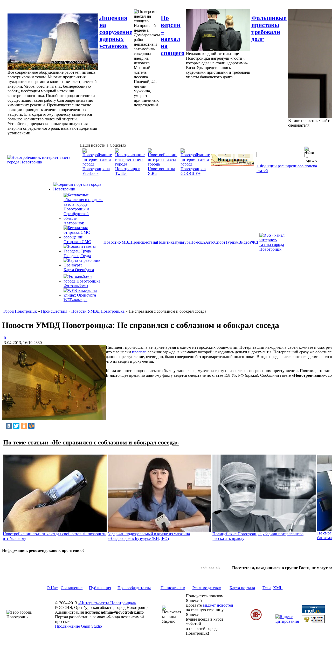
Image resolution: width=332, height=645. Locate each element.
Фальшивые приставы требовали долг (269, 28)
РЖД (254, 242)
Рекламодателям (206, 588)
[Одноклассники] (24, 426)
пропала (139, 352)
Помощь (197, 242)
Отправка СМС (77, 241)
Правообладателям (134, 588)
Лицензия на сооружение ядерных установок (115, 32)
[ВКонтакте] (9, 426)
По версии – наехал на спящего (172, 35)
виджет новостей (218, 605)
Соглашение (71, 588)
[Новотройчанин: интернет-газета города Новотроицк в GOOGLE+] (195, 173)
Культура (182, 242)
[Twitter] (16, 426)
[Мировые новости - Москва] (313, 622)
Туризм (231, 242)
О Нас (52, 588)
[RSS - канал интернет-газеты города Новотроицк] (273, 249)
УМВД (125, 242)
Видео (244, 242)
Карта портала (242, 588)
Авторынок (74, 223)
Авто (209, 242)
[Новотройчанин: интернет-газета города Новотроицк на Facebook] (97, 173)
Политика (166, 242)
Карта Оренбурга (79, 269)
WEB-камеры (75, 300)
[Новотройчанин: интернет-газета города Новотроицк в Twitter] (130, 173)
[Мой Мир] (31, 426)
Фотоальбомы (76, 286)
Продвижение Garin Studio (78, 626)
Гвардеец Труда (77, 255)
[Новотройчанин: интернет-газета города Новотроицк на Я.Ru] (162, 173)
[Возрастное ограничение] (256, 619)
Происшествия (144, 242)
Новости (111, 242)
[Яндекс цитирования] (287, 621)
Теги (266, 588)
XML (277, 588)
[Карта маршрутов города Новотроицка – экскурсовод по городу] (232, 164)
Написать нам (173, 588)
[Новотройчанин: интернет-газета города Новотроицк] (43, 162)
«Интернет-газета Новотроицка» (107, 603)
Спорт (219, 242)
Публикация (100, 588)
